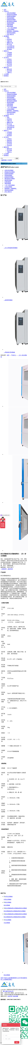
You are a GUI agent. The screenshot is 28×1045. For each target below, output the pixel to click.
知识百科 (9, 56)
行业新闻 (9, 54)
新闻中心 (6, 51)
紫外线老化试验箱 (12, 21)
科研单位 (9, 39)
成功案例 (6, 36)
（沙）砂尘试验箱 (12, 27)
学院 (8, 37)
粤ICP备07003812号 (8, 991)
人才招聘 (6, 74)
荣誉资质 (9, 62)
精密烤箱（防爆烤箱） (13, 31)
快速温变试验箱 (11, 19)
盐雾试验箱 (10, 24)
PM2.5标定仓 (10, 34)
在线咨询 (4, 569)
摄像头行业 (10, 42)
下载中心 (9, 72)
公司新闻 (9, 52)
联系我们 (6, 75)
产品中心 (6, 11)
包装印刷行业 (10, 47)
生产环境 (9, 64)
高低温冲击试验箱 (12, 14)
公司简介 (9, 59)
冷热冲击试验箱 (11, 13)
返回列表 (10, 569)
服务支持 (6, 67)
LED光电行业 (10, 46)
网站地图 (15, 996)
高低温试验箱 (10, 18)
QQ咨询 (9, 160)
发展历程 (9, 61)
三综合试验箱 (10, 29)
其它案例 (9, 49)
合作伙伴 (9, 65)
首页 (5, 9)
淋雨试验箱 (10, 26)
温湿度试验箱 (10, 23)
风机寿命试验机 (11, 32)
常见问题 (9, 70)
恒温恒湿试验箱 (11, 16)
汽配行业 (9, 41)
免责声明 (9, 996)
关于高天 (6, 57)
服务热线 (4, 160)
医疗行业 (9, 44)
